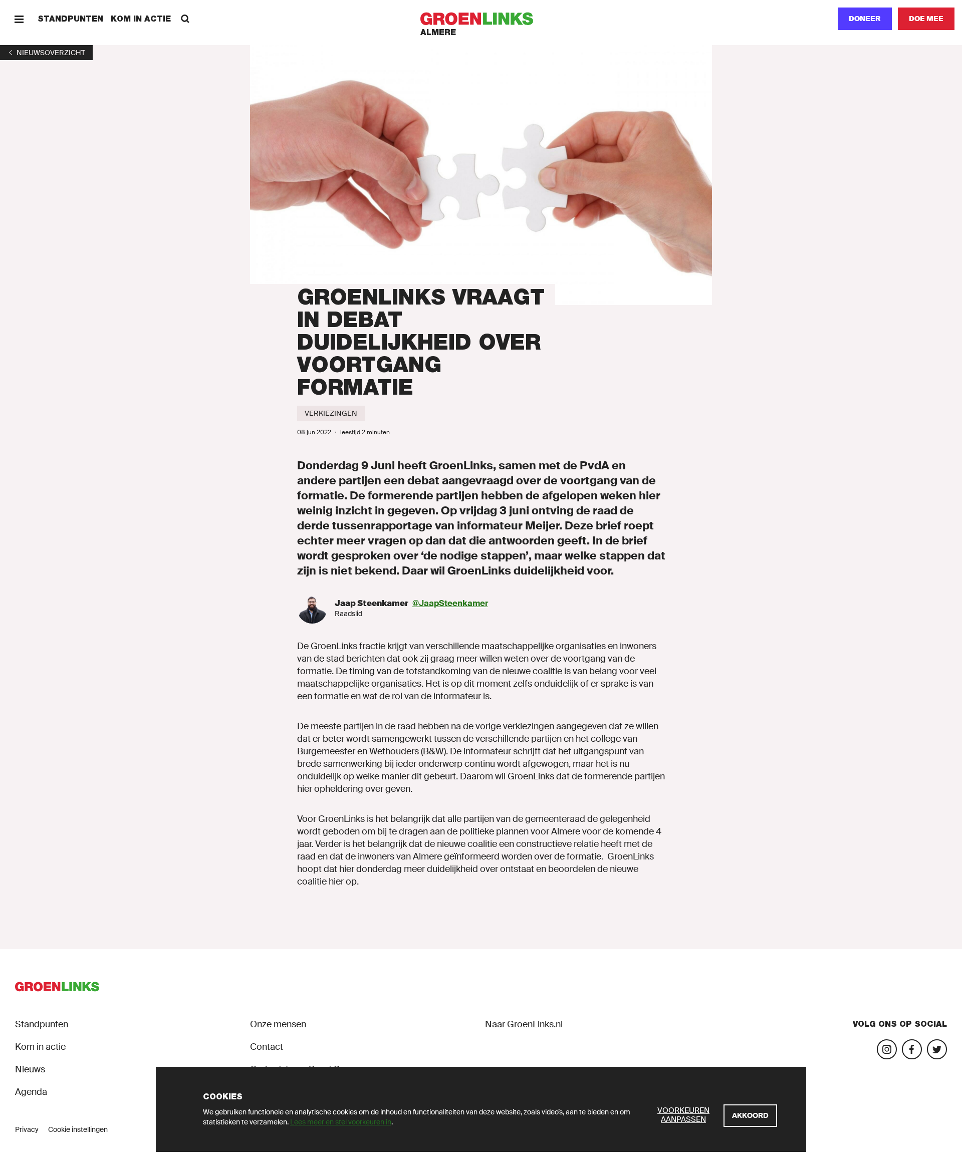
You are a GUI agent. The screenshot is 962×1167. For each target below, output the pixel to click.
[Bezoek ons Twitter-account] (937, 1049)
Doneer (865, 18)
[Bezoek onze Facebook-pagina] (912, 1049)
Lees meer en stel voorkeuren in (340, 1121)
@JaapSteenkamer (450, 603)
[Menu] (19, 19)
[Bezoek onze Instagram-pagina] (887, 1049)
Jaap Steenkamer (371, 603)
